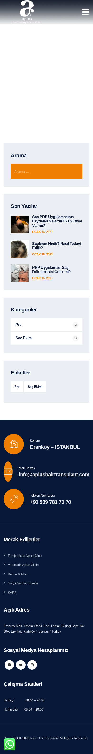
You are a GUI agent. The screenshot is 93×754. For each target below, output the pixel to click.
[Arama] (75, 171)
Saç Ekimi (24, 338)
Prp (19, 325)
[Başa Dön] (83, 746)
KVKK (12, 592)
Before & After (17, 574)
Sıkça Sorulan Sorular (23, 583)
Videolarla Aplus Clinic (23, 565)
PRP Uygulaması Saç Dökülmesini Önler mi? (51, 270)
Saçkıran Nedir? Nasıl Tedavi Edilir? (56, 246)
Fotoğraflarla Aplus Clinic (25, 556)
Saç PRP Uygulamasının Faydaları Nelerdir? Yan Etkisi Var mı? (57, 221)
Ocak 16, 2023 (42, 232)
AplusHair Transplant (44, 738)
